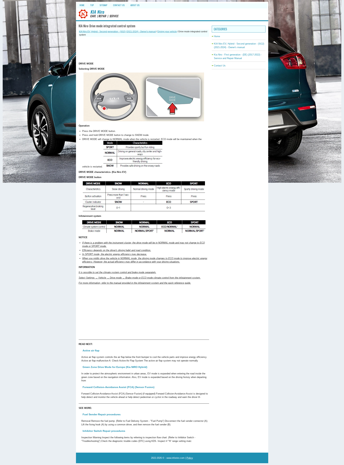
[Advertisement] (144, 49)
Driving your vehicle (167, 31)
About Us (135, 5)
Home (82, 5)
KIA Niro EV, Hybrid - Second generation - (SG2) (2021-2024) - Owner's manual (117, 31)
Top (92, 5)
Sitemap (103, 5)
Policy (190, 458)
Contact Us (119, 5)
